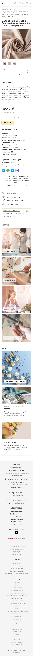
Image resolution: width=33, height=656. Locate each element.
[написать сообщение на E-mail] (13, 170)
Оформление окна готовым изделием (17, 574)
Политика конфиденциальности (17, 611)
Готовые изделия (17, 554)
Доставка (17, 582)
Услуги (17, 559)
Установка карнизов (11, 338)
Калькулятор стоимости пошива (16, 595)
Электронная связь (16, 519)
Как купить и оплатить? (11, 210)
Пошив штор (9, 280)
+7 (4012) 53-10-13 (18, 503)
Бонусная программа (17, 598)
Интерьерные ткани (17, 549)
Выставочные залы (17, 642)
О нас (17, 626)
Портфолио (17, 632)
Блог (17, 637)
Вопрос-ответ (17, 588)
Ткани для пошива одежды (17, 546)
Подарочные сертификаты (17, 603)
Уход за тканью (17, 645)
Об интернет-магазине (17, 614)
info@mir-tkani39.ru (16, 522)
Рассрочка (17, 606)
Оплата (17, 585)
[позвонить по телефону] (8, 170)
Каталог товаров (17, 543)
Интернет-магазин (16, 467)
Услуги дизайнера (11, 309)
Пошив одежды (10, 251)
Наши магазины (16, 524)
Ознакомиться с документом (16, 185)
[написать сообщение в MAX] (17, 170)
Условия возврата (17, 590)
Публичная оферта (17, 616)
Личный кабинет (17, 601)
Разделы (17, 623)
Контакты (16, 464)
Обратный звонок (16, 507)
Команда (17, 634)
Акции (17, 608)
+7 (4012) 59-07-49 (17, 482)
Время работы (16, 512)
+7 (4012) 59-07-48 (17, 493)
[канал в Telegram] (3, 170)
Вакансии (17, 639)
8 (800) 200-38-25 (17, 471)
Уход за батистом (9, 216)
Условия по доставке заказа (13, 213)
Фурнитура (17, 552)
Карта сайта (17, 619)
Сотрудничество (16, 629)
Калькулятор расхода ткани (17, 593)
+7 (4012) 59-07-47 (17, 487)
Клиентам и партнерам (17, 579)
